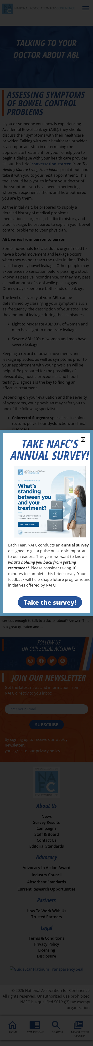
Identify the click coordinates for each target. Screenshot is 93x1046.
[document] (46, 523)
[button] (83, 439)
